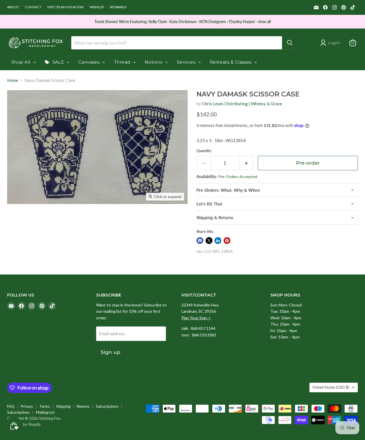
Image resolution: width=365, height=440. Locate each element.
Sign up (110, 352)
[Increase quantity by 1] (247, 163)
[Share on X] (209, 240)
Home (12, 80)
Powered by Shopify (24, 424)
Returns (83, 406)
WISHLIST (97, 7)
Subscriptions (107, 406)
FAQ (11, 406)
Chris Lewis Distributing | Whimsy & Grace (242, 103)
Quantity (203, 151)
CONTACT (33, 7)
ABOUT (13, 7)
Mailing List (45, 412)
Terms (44, 406)
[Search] (289, 42)
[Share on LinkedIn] (217, 240)
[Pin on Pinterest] (227, 240)
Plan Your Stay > (196, 317)
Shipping (63, 406)
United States (331, 387)
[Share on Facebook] (199, 240)
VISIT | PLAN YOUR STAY (65, 7)
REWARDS (118, 7)
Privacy (27, 406)
